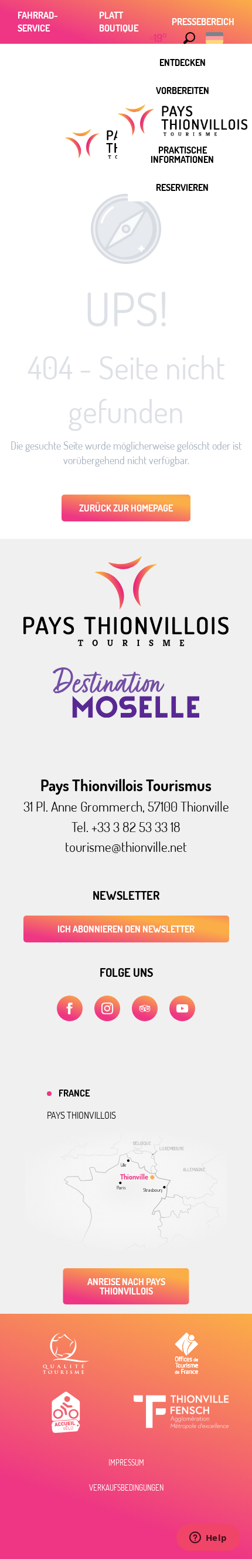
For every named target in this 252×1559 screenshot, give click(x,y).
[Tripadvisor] (145, 1008)
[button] (189, 37)
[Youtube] (182, 1008)
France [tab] (74, 1093)
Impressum (126, 1462)
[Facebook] (70, 1008)
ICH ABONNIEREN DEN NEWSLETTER (126, 929)
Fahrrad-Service (38, 21)
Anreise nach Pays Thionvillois (126, 1286)
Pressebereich (203, 21)
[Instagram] (107, 1008)
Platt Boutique (118, 21)
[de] (215, 38)
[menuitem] (182, 62)
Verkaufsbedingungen (126, 1487)
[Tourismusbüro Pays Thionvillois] (126, 643)
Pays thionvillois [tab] (81, 1115)
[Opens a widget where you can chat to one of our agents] (208, 1538)
